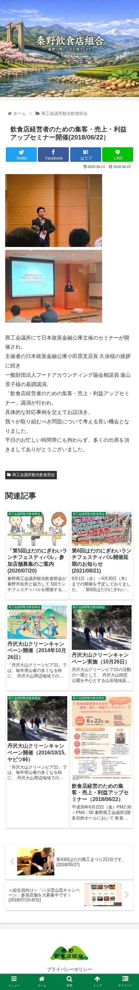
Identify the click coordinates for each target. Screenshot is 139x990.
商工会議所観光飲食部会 (33, 475)
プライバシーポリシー (69, 969)
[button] (125, 697)
